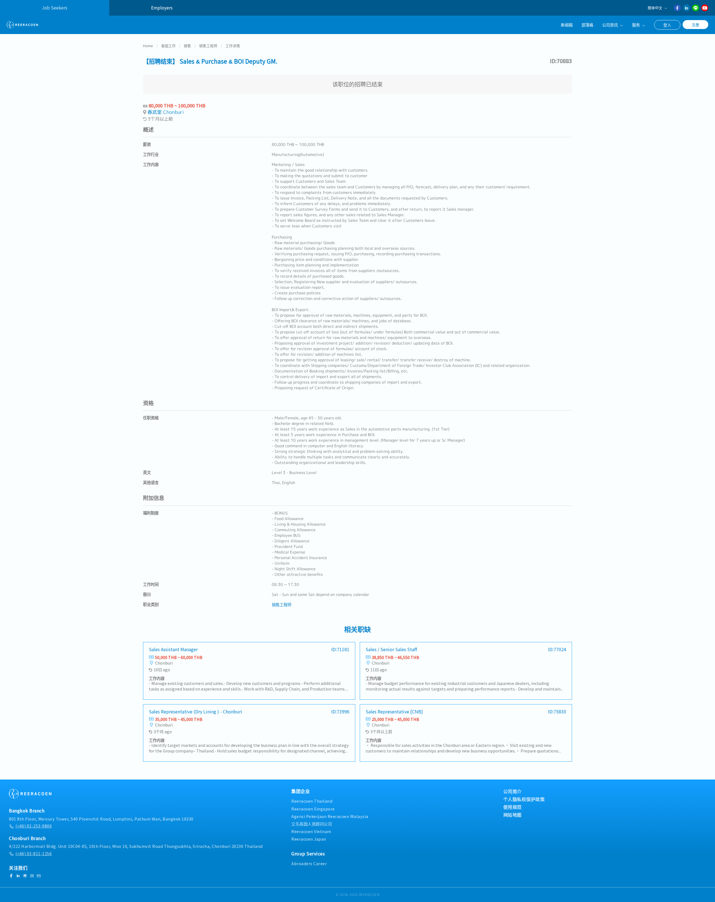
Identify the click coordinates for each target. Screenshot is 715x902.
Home (148, 45)
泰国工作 (168, 45)
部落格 (587, 25)
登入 (667, 25)
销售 (187, 45)
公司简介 (512, 791)
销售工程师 (208, 45)
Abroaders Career (309, 863)
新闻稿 (567, 25)
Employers (162, 7)
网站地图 (512, 814)
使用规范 (512, 807)
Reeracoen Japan (308, 839)
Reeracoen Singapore (313, 809)
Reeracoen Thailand (311, 801)
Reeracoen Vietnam (311, 831)
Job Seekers (54, 7)
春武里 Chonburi (165, 112)
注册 (695, 24)
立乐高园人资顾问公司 (311, 824)
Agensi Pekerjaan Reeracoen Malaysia (329, 816)
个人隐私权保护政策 (524, 799)
